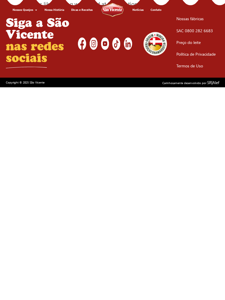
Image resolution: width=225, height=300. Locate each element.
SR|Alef (213, 82)
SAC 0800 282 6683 (194, 30)
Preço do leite (188, 42)
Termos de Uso (189, 66)
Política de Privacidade (196, 54)
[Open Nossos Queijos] (36, 10)
